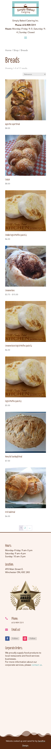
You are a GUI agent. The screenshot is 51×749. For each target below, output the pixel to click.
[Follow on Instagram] (25, 638)
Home (8, 50)
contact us (37, 665)
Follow (15, 638)
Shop (16, 50)
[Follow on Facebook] (7, 638)
